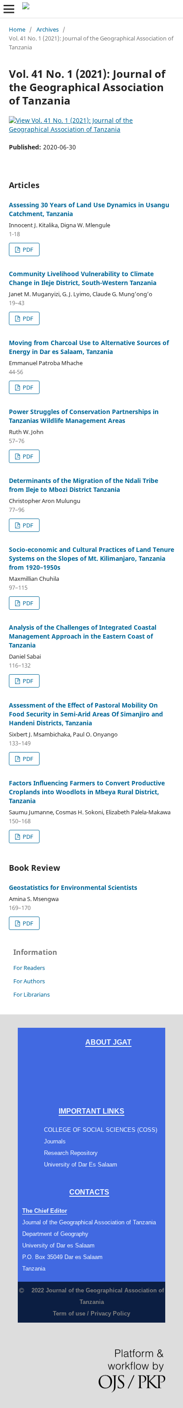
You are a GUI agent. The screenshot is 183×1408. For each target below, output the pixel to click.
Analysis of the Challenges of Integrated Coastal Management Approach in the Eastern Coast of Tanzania (82, 636)
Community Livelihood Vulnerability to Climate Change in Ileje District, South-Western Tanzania (82, 278)
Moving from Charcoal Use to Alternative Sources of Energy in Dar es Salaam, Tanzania (89, 347)
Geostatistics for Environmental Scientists (73, 887)
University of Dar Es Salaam (80, 1164)
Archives (47, 29)
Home (17, 29)
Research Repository (71, 1153)
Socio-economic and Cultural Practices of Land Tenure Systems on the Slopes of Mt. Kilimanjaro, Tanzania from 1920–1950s (91, 558)
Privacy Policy (110, 1313)
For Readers (29, 968)
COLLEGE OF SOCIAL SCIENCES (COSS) (100, 1129)
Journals (55, 1141)
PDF (27, 249)
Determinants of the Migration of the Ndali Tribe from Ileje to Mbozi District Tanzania (83, 485)
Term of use (69, 1313)
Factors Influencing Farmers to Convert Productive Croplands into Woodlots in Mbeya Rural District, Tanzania (87, 792)
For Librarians (31, 994)
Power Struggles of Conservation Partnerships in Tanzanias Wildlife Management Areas (84, 416)
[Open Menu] (9, 9)
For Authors (29, 981)
